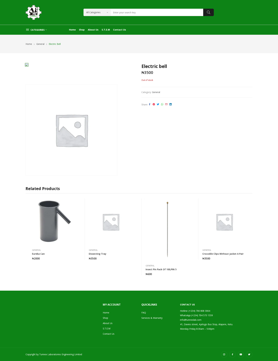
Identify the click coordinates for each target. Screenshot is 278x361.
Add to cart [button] (76, 256)
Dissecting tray (97, 253)
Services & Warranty (151, 317)
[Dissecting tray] (110, 221)
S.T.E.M (106, 328)
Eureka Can (38, 253)
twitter (249, 354)
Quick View (76, 201)
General (156, 92)
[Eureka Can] (54, 221)
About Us (107, 323)
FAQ (143, 312)
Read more (133, 256)
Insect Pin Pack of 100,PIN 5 (161, 269)
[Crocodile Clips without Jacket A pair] (224, 221)
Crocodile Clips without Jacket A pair (223, 253)
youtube (241, 354)
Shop (105, 317)
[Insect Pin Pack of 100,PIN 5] (167, 229)
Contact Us (108, 333)
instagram (224, 354)
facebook (232, 354)
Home (106, 312)
